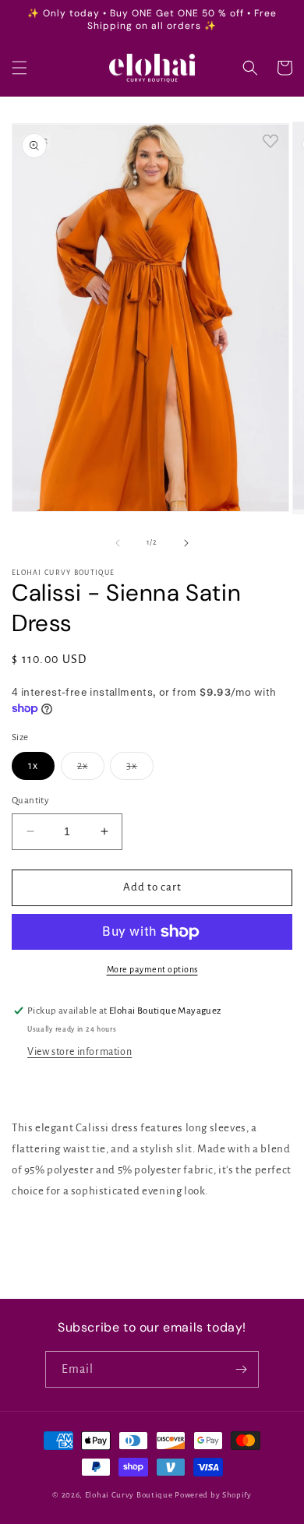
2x (90, 770)
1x (33, 765)
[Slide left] (118, 543)
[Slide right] (186, 543)
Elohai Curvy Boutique (129, 1494)
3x (140, 770)
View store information (79, 1051)
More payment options (152, 969)
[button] (19, 68)
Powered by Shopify (213, 1494)
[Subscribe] (241, 1369)
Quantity (30, 801)
